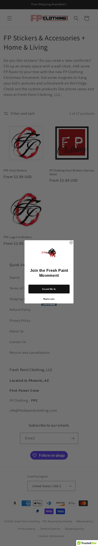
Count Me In (49, 289)
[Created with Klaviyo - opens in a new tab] (49, 304)
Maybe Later (49, 299)
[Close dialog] (71, 242)
